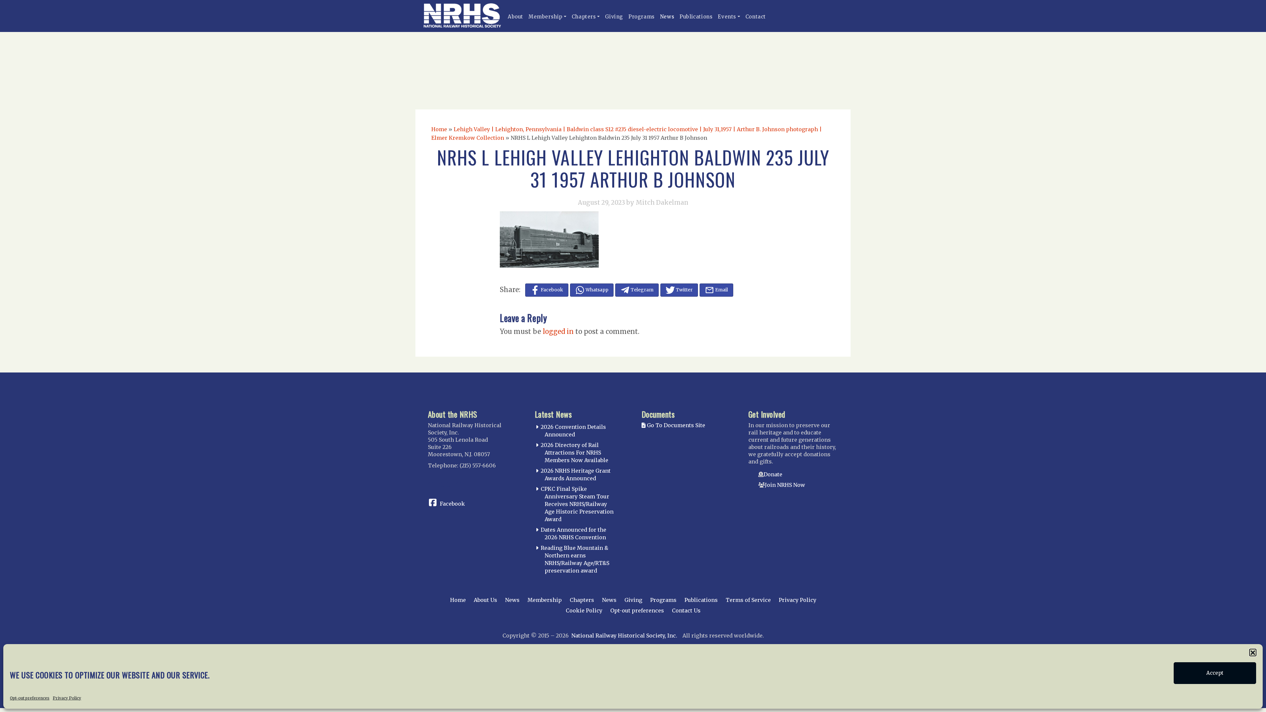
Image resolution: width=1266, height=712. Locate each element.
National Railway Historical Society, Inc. (624, 635)
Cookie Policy (584, 610)
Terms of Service (748, 600)
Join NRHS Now (785, 485)
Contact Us (686, 610)
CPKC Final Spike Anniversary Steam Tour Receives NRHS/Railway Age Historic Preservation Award (577, 504)
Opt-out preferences (29, 697)
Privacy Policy (67, 697)
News (667, 17)
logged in (558, 331)
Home (439, 129)
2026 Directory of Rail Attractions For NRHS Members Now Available (574, 452)
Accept (1214, 673)
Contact (755, 17)
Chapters (584, 17)
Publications (695, 17)
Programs (641, 17)
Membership (545, 17)
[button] (1253, 652)
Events (727, 17)
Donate (773, 474)
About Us (485, 600)
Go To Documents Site (675, 425)
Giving (614, 17)
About (515, 17)
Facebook (452, 503)
